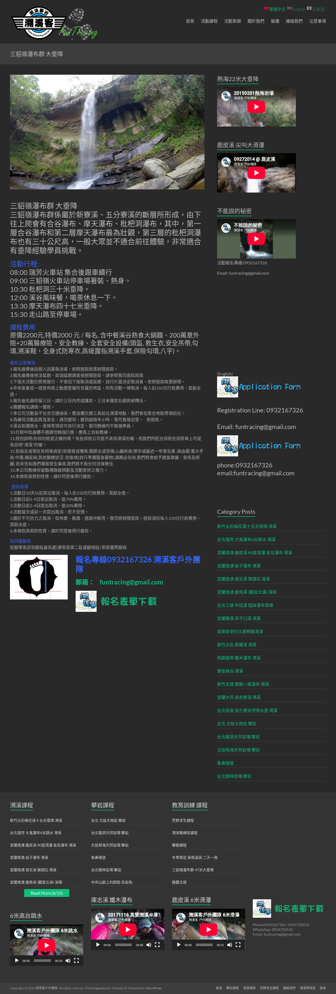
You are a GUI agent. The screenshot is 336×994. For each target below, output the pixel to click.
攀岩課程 (232, 988)
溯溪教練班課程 (185, 832)
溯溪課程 (249, 988)
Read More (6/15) (47, 892)
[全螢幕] (76, 960)
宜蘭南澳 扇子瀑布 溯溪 (239, 565)
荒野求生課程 (183, 820)
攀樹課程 (179, 845)
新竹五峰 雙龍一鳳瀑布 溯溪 (243, 684)
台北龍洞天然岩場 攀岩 (238, 736)
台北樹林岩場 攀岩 (234, 776)
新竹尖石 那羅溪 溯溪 (236, 644)
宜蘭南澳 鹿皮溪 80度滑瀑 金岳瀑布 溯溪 (254, 552)
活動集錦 (232, 20)
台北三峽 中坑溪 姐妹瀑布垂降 (245, 605)
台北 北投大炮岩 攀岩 (236, 723)
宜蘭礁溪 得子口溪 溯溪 (239, 618)
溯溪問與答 (308, 988)
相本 (323, 988)
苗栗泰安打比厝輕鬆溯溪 (240, 631)
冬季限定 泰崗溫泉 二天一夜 (195, 857)
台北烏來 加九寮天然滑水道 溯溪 (247, 710)
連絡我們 (294, 20)
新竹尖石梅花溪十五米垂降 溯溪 (247, 526)
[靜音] (68, 960)
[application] (46, 945)
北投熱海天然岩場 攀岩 (238, 749)
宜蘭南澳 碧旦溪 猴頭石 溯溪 (243, 578)
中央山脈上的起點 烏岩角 (111, 882)
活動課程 (209, 20)
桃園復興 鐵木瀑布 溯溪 (239, 657)
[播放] (16, 960)
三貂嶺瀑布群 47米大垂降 (193, 869)
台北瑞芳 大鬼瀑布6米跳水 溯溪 (246, 539)
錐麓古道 (179, 882)
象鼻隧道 (225, 762)
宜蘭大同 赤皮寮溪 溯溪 (239, 697)
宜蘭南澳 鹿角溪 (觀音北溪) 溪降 (247, 591)
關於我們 (256, 20)
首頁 (190, 20)
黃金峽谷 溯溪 (230, 670)
